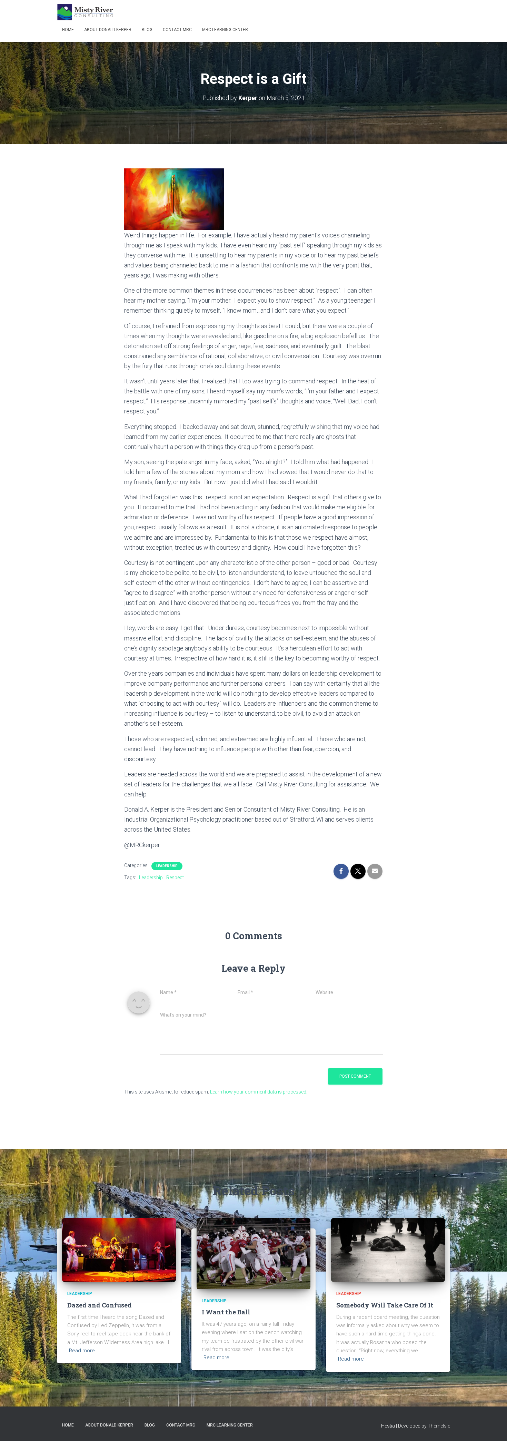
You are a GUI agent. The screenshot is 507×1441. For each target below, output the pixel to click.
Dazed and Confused (99, 1305)
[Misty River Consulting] (85, 12)
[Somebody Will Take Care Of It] (388, 1249)
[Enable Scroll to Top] (493, 1427)
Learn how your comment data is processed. (258, 1092)
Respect (175, 877)
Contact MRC (177, 29)
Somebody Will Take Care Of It (384, 1305)
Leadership (167, 866)
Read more (82, 1350)
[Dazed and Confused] (119, 1249)
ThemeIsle (439, 1426)
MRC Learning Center (225, 29)
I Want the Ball (226, 1312)
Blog (147, 29)
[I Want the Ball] (253, 1253)
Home (68, 29)
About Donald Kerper (107, 29)
